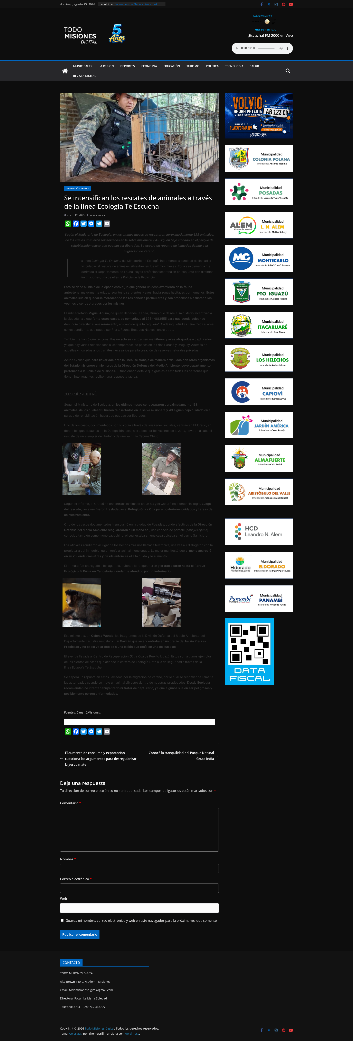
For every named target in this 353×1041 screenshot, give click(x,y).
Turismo (193, 66)
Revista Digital (84, 76)
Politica (212, 66)
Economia (149, 66)
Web (63, 898)
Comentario (70, 803)
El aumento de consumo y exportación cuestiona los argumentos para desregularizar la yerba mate (100, 759)
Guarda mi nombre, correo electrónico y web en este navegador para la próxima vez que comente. (142, 920)
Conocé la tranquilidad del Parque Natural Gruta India (181, 756)
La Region (106, 66)
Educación (171, 66)
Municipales (82, 66)
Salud (254, 66)
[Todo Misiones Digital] (65, 71)
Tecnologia (234, 66)
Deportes (127, 66)
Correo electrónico (76, 879)
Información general (78, 188)
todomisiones (97, 215)
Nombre (68, 859)
